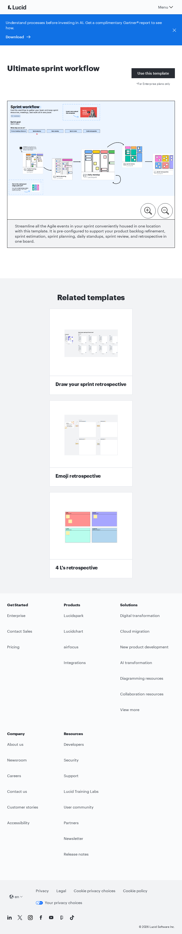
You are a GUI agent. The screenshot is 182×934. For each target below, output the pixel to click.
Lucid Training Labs (81, 791)
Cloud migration (135, 631)
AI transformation (136, 662)
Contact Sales (19, 631)
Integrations (75, 662)
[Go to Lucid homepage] (22, 7)
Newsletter (73, 838)
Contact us (17, 791)
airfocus (71, 647)
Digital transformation (140, 615)
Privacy (42, 890)
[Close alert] (174, 30)
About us (15, 744)
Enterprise (16, 615)
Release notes (76, 854)
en (17, 896)
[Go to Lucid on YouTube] (51, 917)
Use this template (153, 73)
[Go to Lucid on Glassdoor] (61, 917)
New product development (144, 647)
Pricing (13, 647)
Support (71, 775)
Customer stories (22, 807)
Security (71, 760)
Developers (74, 744)
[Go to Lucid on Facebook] (40, 917)
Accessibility (18, 822)
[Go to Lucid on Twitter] (20, 917)
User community (79, 807)
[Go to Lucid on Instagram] (30, 917)
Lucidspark (73, 615)
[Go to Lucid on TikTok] (72, 917)
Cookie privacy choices (94, 890)
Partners (71, 822)
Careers (14, 775)
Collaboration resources (142, 694)
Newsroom (17, 760)
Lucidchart (73, 631)
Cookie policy (135, 890)
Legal (61, 890)
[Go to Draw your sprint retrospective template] (91, 352)
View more (129, 709)
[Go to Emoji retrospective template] (91, 443)
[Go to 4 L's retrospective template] (91, 535)
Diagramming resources (141, 678)
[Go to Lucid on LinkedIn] (9, 917)
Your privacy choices (63, 902)
